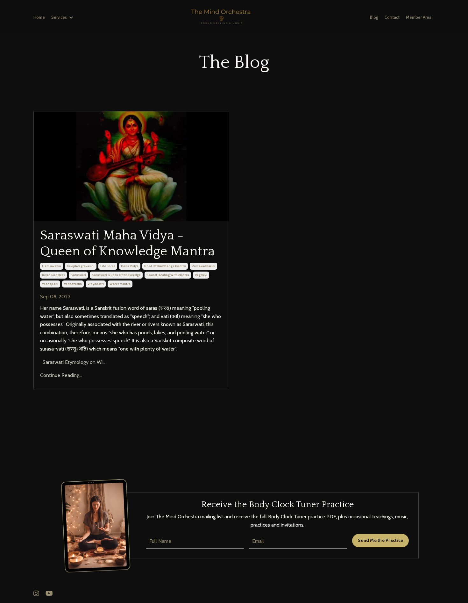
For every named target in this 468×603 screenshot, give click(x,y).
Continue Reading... (61, 375)
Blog (374, 17)
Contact (392, 17)
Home (39, 17)
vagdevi (201, 275)
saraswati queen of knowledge (116, 275)
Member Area (418, 17)
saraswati (78, 275)
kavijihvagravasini (81, 266)
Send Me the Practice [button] (380, 540)
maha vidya (129, 266)
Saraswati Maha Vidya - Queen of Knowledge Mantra (127, 243)
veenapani (50, 284)
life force (107, 266)
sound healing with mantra (167, 275)
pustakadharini (203, 266)
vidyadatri (96, 284)
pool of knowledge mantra (165, 266)
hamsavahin (51, 266)
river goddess (53, 275)
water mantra (120, 284)
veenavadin (73, 284)
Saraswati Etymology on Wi (72, 362)
